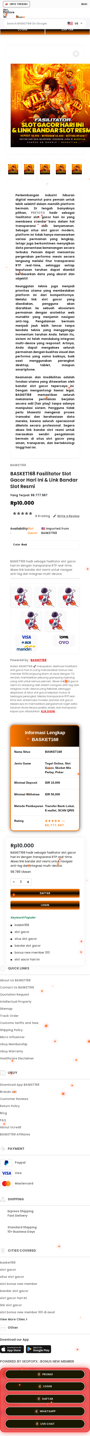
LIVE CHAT (47, 1423)
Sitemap (6, 1009)
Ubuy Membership (13, 1044)
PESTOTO (38, 213)
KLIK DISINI (48, 711)
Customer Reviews (14, 1099)
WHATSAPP (47, 1411)
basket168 (7, 1262)
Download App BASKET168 (19, 1085)
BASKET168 (18, 465)
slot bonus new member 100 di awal (27, 1312)
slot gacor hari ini (13, 1298)
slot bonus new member (18, 1284)
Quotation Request (14, 994)
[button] (76, 54)
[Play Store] (38, 1350)
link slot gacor (11, 1305)
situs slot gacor (12, 1277)
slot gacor (8, 1270)
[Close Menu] (4, 17)
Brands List (8, 1092)
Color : (20, 544)
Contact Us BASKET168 (17, 987)
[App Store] (12, 1350)
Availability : (19, 530)
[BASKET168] (20, 16)
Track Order (9, 1016)
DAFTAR (67, 29)
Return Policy (10, 1106)
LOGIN (22, 29)
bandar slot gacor (14, 1291)
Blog (3, 1113)
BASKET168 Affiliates (15, 1134)
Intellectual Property (15, 1002)
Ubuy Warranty (11, 1051)
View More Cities (13, 1319)
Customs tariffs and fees (19, 1023)
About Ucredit (10, 1127)
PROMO (47, 1376)
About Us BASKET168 (15, 980)
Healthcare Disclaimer (17, 1058)
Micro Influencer (12, 1037)
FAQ (3, 1120)
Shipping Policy (11, 1030)
